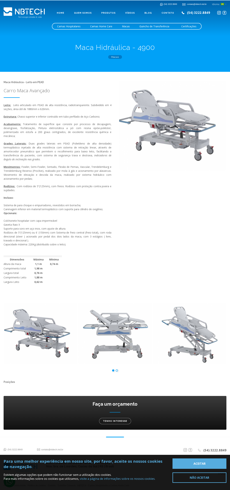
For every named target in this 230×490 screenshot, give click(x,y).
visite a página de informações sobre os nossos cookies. (117, 479)
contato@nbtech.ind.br (52, 449)
